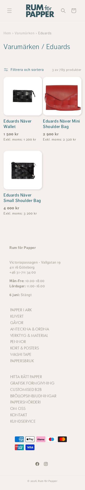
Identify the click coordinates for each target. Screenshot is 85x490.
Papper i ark (21, 309)
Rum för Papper (48, 481)
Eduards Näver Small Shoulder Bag (22, 198)
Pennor (18, 341)
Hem (7, 33)
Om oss (18, 408)
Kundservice (23, 421)
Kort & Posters (24, 348)
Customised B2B (26, 389)
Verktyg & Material (29, 335)
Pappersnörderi (25, 402)
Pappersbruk (22, 360)
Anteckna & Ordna (29, 329)
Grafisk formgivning (32, 383)
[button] (9, 10)
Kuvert (17, 316)
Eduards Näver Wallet (18, 124)
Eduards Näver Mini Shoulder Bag (61, 124)
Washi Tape (20, 354)
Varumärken (24, 33)
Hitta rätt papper (26, 376)
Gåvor (17, 322)
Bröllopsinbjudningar (33, 395)
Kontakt (18, 414)
